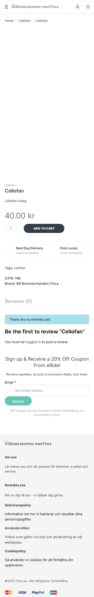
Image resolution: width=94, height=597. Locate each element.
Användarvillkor (17, 528)
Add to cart (44, 228)
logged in (33, 342)
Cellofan (24, 20)
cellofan (20, 268)
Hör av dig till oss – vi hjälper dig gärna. (34, 495)
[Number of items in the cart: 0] (88, 6)
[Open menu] (6, 7)
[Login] (78, 7)
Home (9, 20)
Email (10, 382)
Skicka (18, 401)
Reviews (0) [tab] (18, 301)
